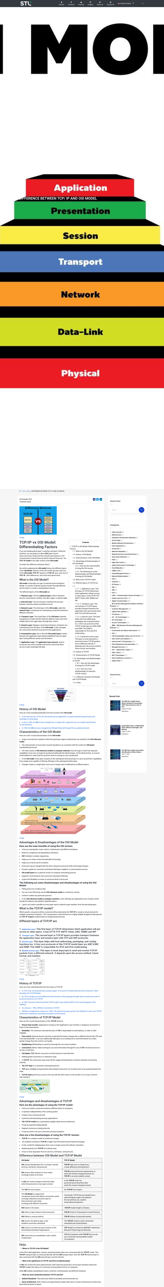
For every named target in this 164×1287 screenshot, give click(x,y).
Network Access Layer (30, 951)
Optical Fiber (116, 661)
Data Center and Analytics (121, 639)
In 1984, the (26, 728)
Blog (28, 491)
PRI (113, 587)
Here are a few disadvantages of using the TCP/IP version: (85, 671)
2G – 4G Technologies (119, 617)
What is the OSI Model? (83, 551)
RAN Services (116, 535)
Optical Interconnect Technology (123, 565)
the (34, 717)
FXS (113, 579)
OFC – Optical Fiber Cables (121, 650)
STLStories (115, 614)
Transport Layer (28, 935)
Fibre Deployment (118, 546)
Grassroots (115, 549)
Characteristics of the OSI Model (86, 558)
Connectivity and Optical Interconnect (124, 630)
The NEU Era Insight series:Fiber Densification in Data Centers (133, 751)
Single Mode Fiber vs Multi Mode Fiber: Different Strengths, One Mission (133, 727)
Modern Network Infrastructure (122, 543)
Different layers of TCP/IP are (85, 583)
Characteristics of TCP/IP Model (86, 655)
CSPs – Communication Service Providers (126, 595)
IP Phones (115, 584)
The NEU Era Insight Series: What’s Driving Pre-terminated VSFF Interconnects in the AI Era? (132, 704)
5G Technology (117, 620)
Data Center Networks (119, 557)
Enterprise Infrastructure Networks (124, 538)
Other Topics (116, 652)
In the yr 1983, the (29, 722)
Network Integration (118, 551)
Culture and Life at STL (120, 598)
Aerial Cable (116, 540)
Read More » (125, 711)
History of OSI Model (82, 554)
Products (115, 582)
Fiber (113, 560)
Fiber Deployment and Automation (123, 644)
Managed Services (118, 647)
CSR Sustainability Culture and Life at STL (126, 636)
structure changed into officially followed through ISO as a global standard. (62, 728)
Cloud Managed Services (120, 573)
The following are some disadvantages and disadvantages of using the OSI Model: (88, 574)
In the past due (27, 717)
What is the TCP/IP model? (84, 580)
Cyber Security (117, 532)
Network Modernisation (120, 576)
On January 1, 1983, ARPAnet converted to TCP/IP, (41, 1008)
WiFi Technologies (118, 655)
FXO (113, 593)
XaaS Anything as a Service (121, 658)
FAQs (77, 683)
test (113, 633)
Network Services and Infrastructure (124, 554)
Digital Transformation (119, 601)
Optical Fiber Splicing (119, 612)
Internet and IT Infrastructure (122, 641)
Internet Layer (27, 942)
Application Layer (28, 929)
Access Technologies (119, 623)
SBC (113, 590)
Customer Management (120, 609)
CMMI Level (116, 571)
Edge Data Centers (118, 562)
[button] (61, 4)
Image (21, 537)
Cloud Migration (117, 568)
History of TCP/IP (81, 652)
